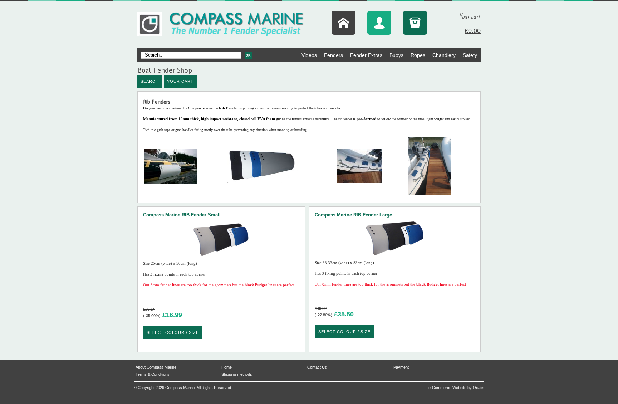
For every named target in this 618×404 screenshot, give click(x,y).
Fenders (333, 55)
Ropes (418, 55)
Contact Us (317, 367)
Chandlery (444, 55)
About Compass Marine (156, 367)
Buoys (396, 55)
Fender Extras (366, 55)
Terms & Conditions (153, 374)
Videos (309, 55)
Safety (470, 55)
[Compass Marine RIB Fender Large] (395, 257)
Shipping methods (236, 374)
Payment (401, 367)
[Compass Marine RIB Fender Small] (221, 258)
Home (226, 367)
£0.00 (473, 30)
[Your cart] (415, 23)
